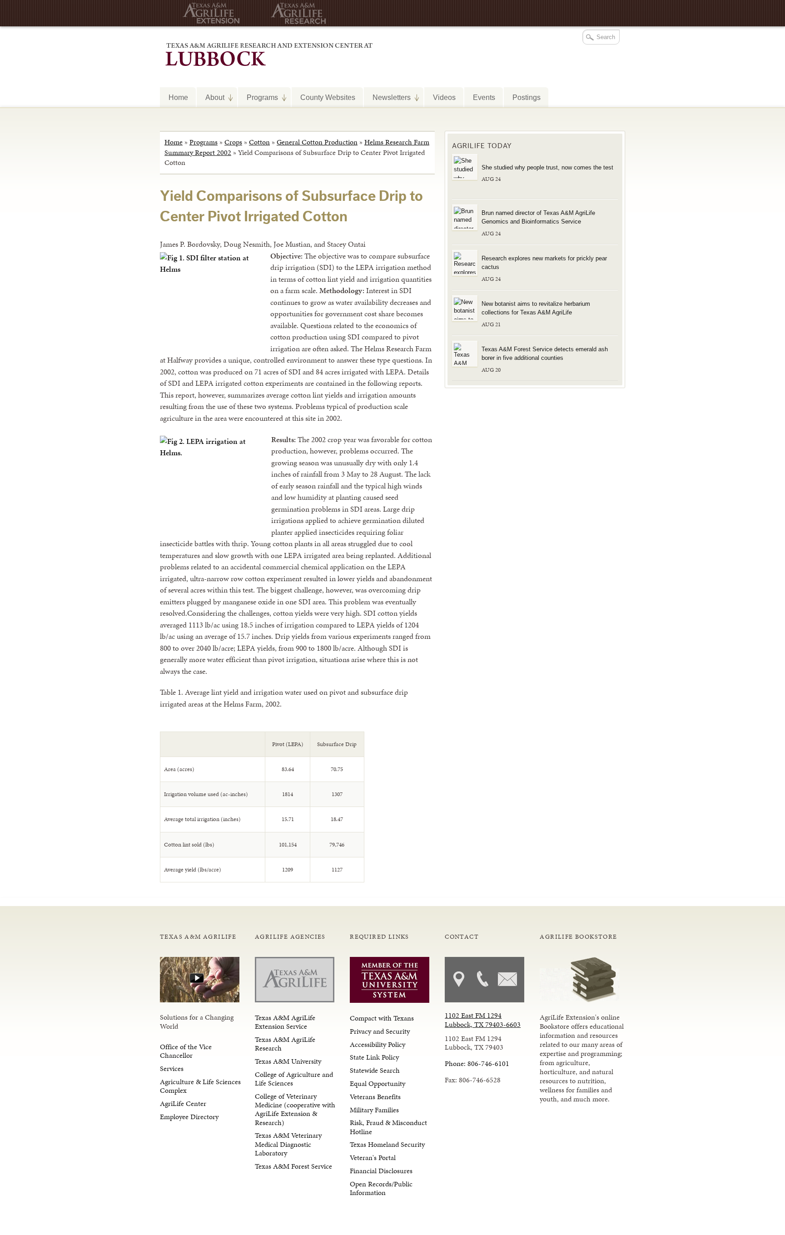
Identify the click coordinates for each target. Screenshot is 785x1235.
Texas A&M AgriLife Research (285, 1043)
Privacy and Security (380, 1031)
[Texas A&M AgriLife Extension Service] (207, 13)
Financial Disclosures (381, 1170)
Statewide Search (375, 1070)
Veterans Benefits (375, 1096)
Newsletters (387, 97)
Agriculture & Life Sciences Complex (200, 1086)
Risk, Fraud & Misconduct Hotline (388, 1126)
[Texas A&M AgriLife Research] (296, 13)
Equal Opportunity (377, 1083)
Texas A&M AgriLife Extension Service (285, 1021)
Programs (258, 97)
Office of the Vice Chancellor (186, 1051)
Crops (233, 142)
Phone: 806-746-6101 (477, 1063)
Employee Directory (189, 1116)
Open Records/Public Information (381, 1188)
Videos (444, 97)
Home (178, 97)
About (210, 97)
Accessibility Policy (377, 1044)
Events (484, 97)
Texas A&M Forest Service (293, 1166)
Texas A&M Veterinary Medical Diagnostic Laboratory (288, 1144)
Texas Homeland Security (387, 1144)
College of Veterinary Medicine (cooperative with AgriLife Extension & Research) (295, 1109)
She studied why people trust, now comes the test (547, 167)
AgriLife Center (183, 1103)
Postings (526, 97)
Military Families (374, 1110)
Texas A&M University (288, 1061)
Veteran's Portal (373, 1157)
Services (172, 1068)
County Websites (327, 97)
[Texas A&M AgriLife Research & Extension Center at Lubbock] (266, 53)
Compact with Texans (382, 1018)
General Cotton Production (317, 142)
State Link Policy (374, 1057)
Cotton (259, 142)
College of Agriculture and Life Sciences (294, 1078)
